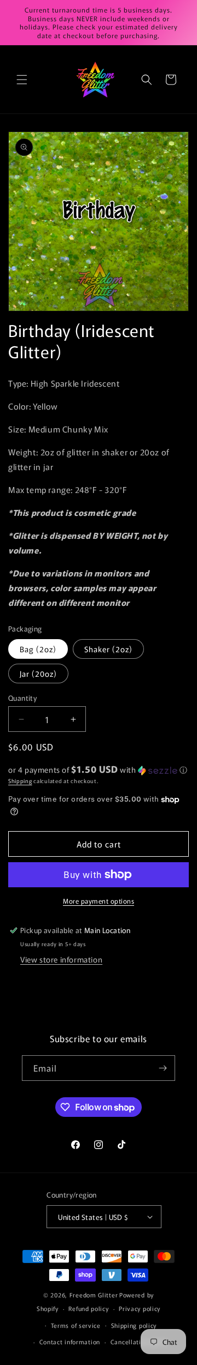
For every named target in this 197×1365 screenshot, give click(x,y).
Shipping (20, 781)
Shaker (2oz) (108, 649)
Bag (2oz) (38, 649)
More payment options (98, 900)
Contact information (69, 1341)
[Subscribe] (162, 1068)
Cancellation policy (139, 1341)
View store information (61, 959)
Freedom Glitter (93, 1294)
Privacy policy (139, 1308)
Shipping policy (134, 1325)
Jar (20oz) (38, 673)
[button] (22, 80)
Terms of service (76, 1325)
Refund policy (88, 1308)
